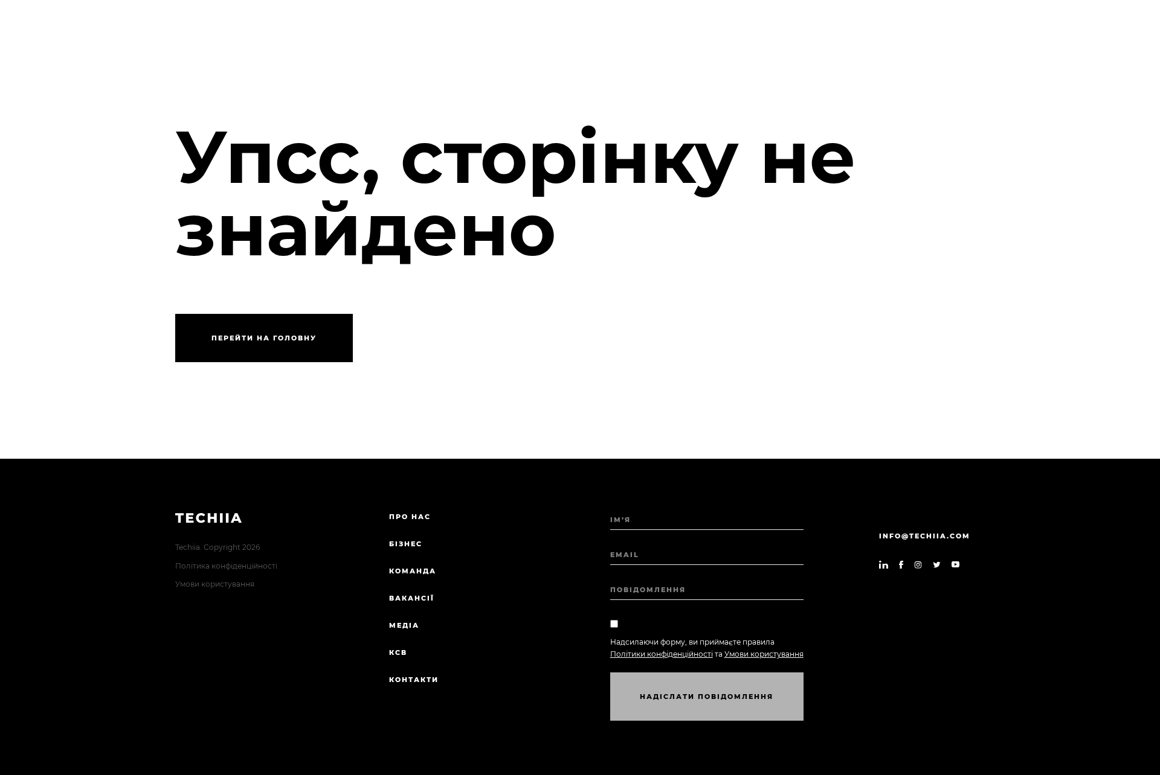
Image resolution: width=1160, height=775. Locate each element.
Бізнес (405, 544)
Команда (412, 571)
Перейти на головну (264, 338)
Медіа (404, 625)
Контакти (414, 679)
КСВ (398, 652)
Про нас (410, 516)
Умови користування (214, 583)
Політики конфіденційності (661, 654)
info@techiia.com (924, 536)
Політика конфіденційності (226, 565)
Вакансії (411, 598)
